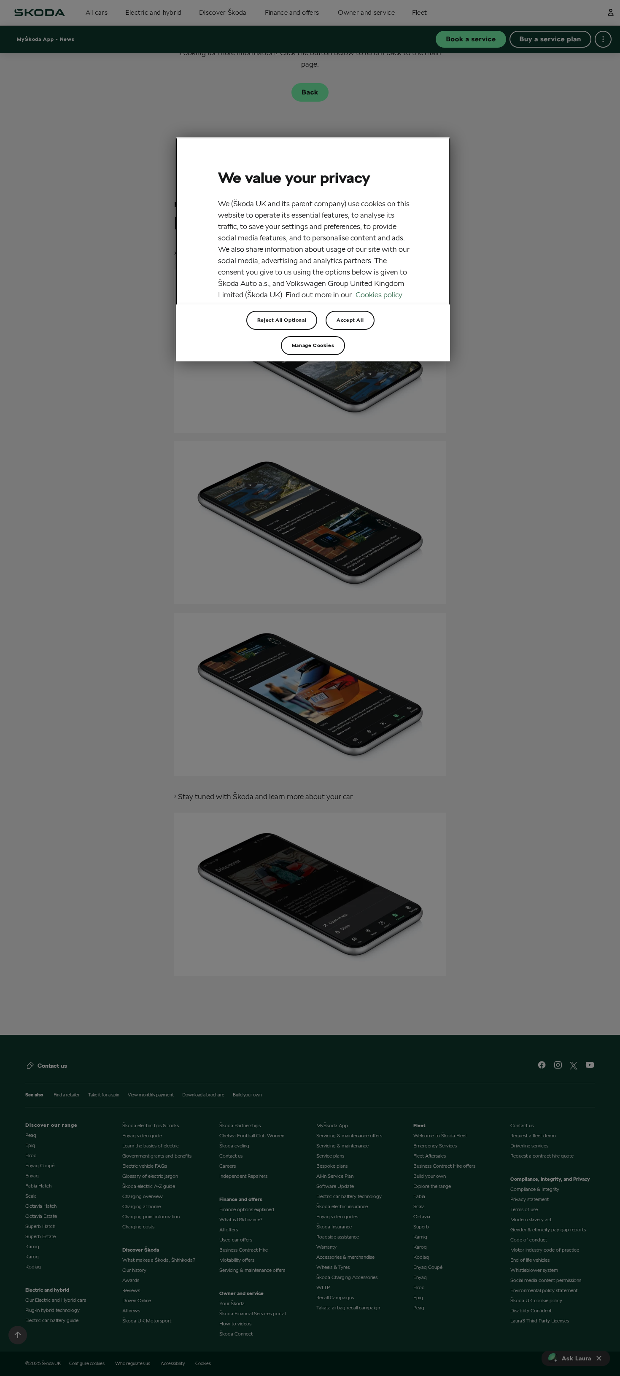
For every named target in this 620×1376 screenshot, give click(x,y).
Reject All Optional (281, 320)
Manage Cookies (313, 345)
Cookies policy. (380, 294)
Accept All (350, 320)
